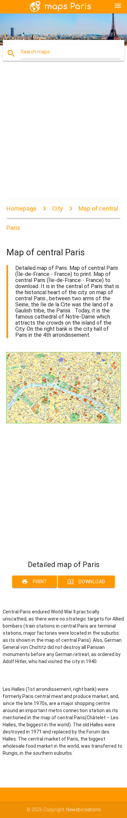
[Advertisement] (63, 135)
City (57, 208)
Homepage (21, 208)
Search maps (35, 51)
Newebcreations (83, 809)
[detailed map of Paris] (63, 421)
